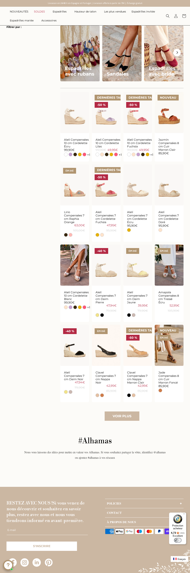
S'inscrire (41, 546)
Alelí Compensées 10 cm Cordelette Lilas (108, 143)
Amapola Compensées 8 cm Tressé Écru (168, 297)
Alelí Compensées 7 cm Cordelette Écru (137, 217)
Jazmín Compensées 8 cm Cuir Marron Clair (168, 144)
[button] (40, 11)
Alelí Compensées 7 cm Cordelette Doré (168, 217)
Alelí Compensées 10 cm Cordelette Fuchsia (139, 143)
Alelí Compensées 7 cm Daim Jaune (137, 297)
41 (106, 126)
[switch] (177, 540)
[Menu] (184, 515)
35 (65, 107)
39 (74, 116)
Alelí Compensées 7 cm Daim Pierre (106, 297)
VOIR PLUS (122, 416)
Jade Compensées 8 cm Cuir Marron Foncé (168, 377)
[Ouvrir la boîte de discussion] (8, 565)
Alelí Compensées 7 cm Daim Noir (74, 376)
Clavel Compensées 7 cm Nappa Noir (106, 377)
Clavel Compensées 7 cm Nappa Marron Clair (137, 377)
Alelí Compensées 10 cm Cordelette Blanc (76, 296)
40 (115, 116)
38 (65, 116)
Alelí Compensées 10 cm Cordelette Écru (76, 143)
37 (84, 107)
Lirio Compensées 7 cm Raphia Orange (74, 217)
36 (137, 179)
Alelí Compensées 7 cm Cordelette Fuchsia (106, 217)
